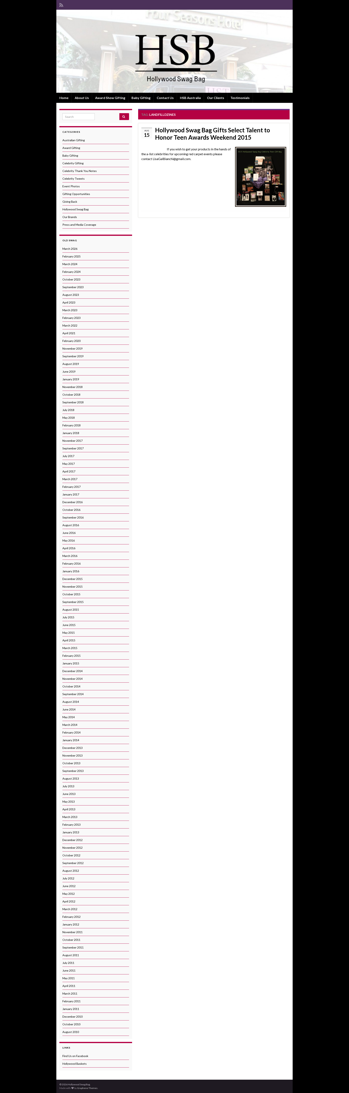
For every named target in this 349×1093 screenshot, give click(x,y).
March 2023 (69, 310)
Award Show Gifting (110, 98)
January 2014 (70, 740)
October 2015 (71, 594)
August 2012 (70, 870)
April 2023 (68, 302)
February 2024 (71, 271)
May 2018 (68, 417)
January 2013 (70, 832)
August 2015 (70, 609)
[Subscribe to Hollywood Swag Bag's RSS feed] (61, 4)
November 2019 (72, 348)
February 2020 (71, 341)
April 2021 (68, 333)
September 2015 (73, 602)
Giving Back (69, 201)
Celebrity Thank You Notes (79, 171)
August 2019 (70, 364)
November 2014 (72, 678)
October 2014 (71, 686)
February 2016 (71, 563)
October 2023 (71, 279)
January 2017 (70, 494)
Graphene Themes (87, 1088)
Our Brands (69, 217)
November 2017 (72, 440)
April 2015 (68, 640)
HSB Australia (190, 98)
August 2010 (70, 1032)
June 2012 (69, 886)
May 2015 (68, 632)
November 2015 (72, 586)
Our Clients (215, 98)
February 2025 (71, 256)
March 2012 (69, 909)
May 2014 (68, 717)
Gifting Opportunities (76, 194)
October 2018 (71, 394)
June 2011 (69, 970)
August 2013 (70, 778)
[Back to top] (340, 1084)
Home (63, 98)
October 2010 (71, 1024)
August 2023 (70, 294)
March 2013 (69, 817)
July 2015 (68, 617)
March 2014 (69, 724)
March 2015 (69, 648)
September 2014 (73, 694)
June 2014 (69, 709)
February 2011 (71, 1001)
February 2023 (71, 317)
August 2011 (70, 955)
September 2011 (73, 947)
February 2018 (71, 425)
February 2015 (71, 655)
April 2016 (68, 548)
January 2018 (70, 433)
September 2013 (73, 771)
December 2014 (72, 671)
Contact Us (165, 98)
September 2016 (73, 517)
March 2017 (69, 479)
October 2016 (71, 509)
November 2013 (72, 755)
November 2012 (72, 847)
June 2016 (69, 532)
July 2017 (68, 456)
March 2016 (69, 556)
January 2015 (70, 663)
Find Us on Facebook (75, 1056)
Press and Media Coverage (79, 224)
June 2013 (69, 794)
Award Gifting (71, 148)
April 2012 (68, 901)
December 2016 (72, 502)
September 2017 (73, 448)
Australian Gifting (73, 140)
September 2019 (73, 356)
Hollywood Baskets (74, 1063)
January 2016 (70, 571)
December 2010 (72, 1016)
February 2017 (71, 486)
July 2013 (68, 786)
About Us (82, 98)
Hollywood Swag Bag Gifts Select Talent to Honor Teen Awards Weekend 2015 (212, 133)
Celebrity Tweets (73, 178)
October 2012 (71, 855)
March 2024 (69, 264)
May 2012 (68, 893)
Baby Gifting (140, 98)
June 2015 (69, 625)
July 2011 (68, 962)
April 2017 (68, 471)
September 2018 (73, 402)
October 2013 (71, 763)
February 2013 (71, 824)
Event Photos (71, 186)
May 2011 (68, 978)
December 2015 (72, 579)
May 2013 (68, 801)
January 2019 (70, 379)
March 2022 (69, 325)
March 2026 (69, 248)
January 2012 (70, 924)
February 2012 (71, 916)
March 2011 (69, 993)
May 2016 (68, 540)
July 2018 (68, 410)
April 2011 (68, 986)
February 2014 (71, 732)
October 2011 (71, 939)
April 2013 (68, 809)
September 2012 (73, 863)
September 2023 (73, 287)
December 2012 (72, 840)
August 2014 (70, 701)
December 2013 (72, 747)
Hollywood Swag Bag (75, 209)
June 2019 (69, 371)
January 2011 (70, 1009)
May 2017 (68, 463)
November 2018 (72, 387)
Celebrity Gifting (73, 163)
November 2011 (72, 932)
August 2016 (70, 525)
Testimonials (240, 98)
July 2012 (68, 878)
